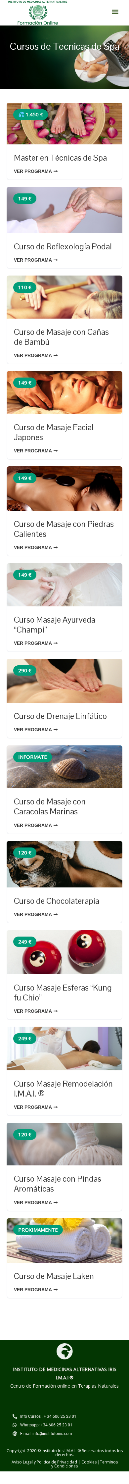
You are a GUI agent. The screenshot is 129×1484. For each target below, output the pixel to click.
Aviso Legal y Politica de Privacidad (44, 1462)
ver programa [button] (33, 171)
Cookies (89, 1462)
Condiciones (66, 1466)
